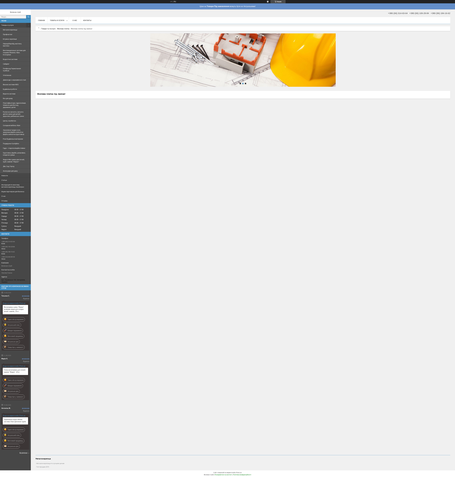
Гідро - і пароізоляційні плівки (14, 148)
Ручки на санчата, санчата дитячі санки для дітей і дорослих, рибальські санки (13, 114)
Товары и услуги (7, 25)
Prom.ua (239, 472)
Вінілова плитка (63, 29)
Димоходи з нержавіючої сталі (14, 80)
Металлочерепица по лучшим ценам (50, 463)
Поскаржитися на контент (223, 475)
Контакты (87, 20)
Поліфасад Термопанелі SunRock (12, 69)
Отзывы (4, 201)
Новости (4, 175)
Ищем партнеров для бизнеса (12, 191)
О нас (3, 196)
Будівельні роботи (10, 89)
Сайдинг (6, 64)
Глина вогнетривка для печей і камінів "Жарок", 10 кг (15, 371)
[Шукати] (28, 17)
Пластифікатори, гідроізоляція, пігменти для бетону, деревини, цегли (14, 105)
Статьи (4, 180)
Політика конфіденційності (242, 475)
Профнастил (7, 34)
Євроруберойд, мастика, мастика (12, 45)
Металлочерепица (10, 30)
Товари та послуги (48, 29)
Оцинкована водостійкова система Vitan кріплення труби (15, 420)
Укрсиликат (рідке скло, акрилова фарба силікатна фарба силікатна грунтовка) (13, 132)
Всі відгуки (23, 453)
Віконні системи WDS (11, 84)
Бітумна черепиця (10, 39)
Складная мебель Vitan (11, 125)
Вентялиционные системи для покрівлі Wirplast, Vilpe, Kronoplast (14, 52)
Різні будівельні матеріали (13, 139)
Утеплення (7, 75)
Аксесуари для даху (10, 171)
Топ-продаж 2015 (42, 467)
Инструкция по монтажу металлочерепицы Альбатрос (12, 186)
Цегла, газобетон (9, 121)
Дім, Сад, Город (8, 166)
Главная (41, 20)
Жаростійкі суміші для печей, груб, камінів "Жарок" (14, 160)
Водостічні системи (10, 59)
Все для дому (8, 98)
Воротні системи (9, 94)
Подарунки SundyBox (11, 143)
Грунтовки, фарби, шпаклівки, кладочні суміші (14, 154)
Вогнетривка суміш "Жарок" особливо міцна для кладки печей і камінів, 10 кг (14, 309)
